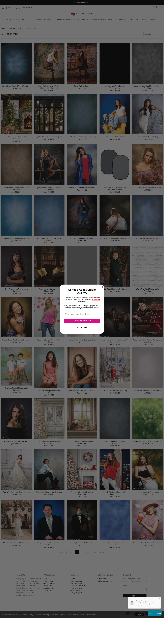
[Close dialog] (101, 287)
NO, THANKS (82, 327)
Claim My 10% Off (82, 321)
